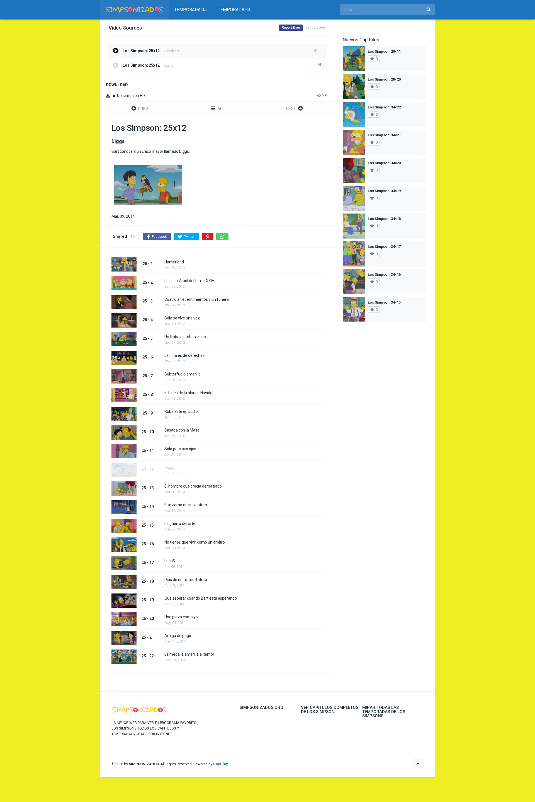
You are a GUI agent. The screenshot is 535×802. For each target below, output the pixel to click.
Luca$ (169, 561)
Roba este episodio (181, 411)
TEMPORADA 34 (234, 9)
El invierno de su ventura (185, 505)
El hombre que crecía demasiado (193, 486)
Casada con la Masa (182, 430)
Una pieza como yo (181, 617)
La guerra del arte (179, 523)
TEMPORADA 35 (190, 9)
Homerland (174, 262)
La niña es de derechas (184, 355)
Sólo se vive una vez (182, 318)
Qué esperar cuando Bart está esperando (200, 598)
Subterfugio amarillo (182, 374)
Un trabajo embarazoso (185, 337)
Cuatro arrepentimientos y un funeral (197, 299)
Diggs (169, 467)
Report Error (291, 28)
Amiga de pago (177, 635)
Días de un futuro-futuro (185, 579)
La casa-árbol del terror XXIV (189, 280)
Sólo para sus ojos (180, 449)
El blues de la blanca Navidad (189, 393)
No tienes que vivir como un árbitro (194, 542)
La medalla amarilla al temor (189, 654)
